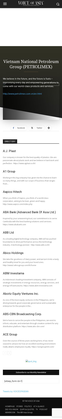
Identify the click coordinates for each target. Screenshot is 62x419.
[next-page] (9, 353)
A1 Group (9, 171)
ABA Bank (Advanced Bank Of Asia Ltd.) (29, 212)
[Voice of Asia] (31, 3)
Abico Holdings (13, 253)
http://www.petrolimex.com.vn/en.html (22, 93)
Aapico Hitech (12, 192)
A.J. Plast (9, 151)
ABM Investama (13, 273)
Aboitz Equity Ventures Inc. (21, 293)
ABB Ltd (8, 232)
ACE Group (10, 334)
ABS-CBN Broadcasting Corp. (22, 314)
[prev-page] (4, 353)
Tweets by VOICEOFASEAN (16, 391)
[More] (49, 128)
